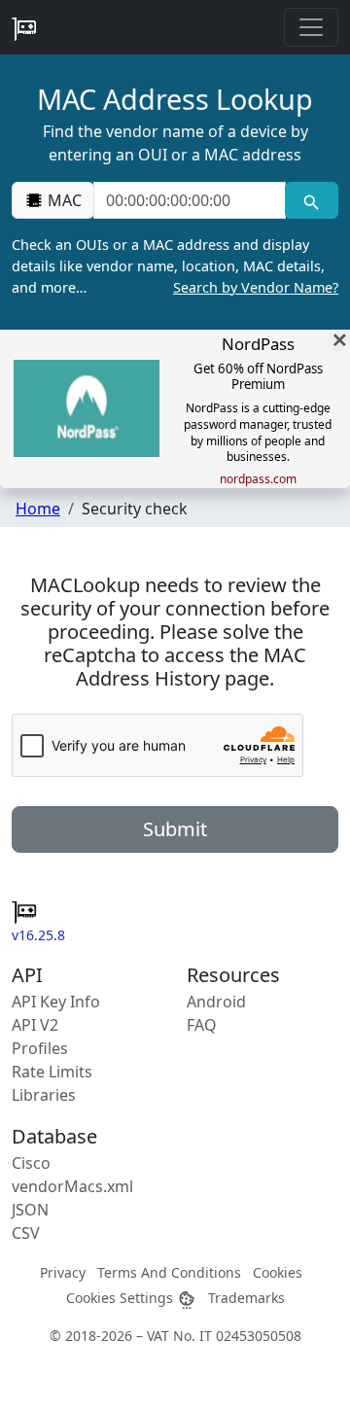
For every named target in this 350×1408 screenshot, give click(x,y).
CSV (26, 1233)
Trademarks (246, 1297)
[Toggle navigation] (311, 27)
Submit (175, 829)
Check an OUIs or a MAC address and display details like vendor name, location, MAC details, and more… (175, 265)
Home (38, 508)
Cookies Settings (121, 1297)
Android (216, 1001)
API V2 (35, 1025)
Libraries (44, 1095)
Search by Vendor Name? (255, 287)
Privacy (63, 1272)
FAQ (202, 1025)
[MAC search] (311, 200)
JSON (30, 1209)
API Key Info (56, 1001)
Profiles (40, 1048)
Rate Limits (52, 1071)
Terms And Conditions (169, 1272)
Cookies (277, 1272)
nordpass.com (258, 479)
